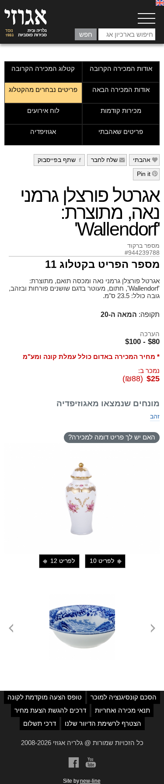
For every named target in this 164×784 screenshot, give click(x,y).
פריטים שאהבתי (120, 131)
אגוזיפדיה (43, 131)
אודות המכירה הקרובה (121, 68)
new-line (90, 781)
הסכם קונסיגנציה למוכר (124, 697)
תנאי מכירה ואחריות (122, 710)
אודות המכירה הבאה (121, 89)
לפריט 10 (106, 561)
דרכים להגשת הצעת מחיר (50, 710)
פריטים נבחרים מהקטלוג (43, 89)
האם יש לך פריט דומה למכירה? (111, 437)
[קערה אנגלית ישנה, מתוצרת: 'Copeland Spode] (82, 597)
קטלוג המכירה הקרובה (43, 68)
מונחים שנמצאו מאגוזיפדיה (108, 403)
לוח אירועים (43, 110)
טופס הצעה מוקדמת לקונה (44, 697)
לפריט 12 (58, 561)
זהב (155, 416)
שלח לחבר (108, 159)
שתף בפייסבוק (61, 159)
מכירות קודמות (121, 110)
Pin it (147, 173)
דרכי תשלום (39, 723)
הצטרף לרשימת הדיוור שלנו (103, 723)
